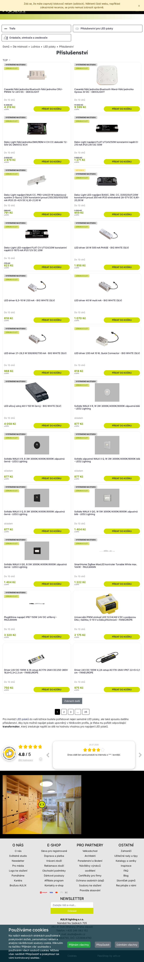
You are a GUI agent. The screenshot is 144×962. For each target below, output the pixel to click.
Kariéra (18, 880)
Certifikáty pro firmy (90, 875)
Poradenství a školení (90, 860)
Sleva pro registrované (54, 850)
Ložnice (35, 46)
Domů (6, 46)
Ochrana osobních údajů (90, 880)
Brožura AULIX (18, 885)
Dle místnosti (20, 46)
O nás (18, 850)
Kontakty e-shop (54, 885)
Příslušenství (66, 46)
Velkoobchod (90, 850)
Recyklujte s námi (126, 885)
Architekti (90, 855)
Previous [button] (47, 754)
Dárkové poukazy (54, 875)
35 (85, 711)
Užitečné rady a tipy (126, 855)
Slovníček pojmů (126, 880)
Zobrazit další (72, 700)
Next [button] (140, 754)
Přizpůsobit (102, 944)
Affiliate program (54, 880)
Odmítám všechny (126, 944)
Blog (126, 875)
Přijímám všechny (79, 944)
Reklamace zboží (54, 865)
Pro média (18, 865)
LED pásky (49, 46)
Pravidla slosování (90, 890)
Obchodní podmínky (54, 870)
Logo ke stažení (18, 870)
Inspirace (126, 865)
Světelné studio (18, 855)
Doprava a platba (54, 855)
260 (25, 759)
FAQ (126, 870)
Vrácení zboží (54, 860)
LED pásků (23, 719)
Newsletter (18, 860)
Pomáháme (18, 875)
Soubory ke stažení (90, 885)
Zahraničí (126, 850)
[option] (94, 755)
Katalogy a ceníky (126, 860)
